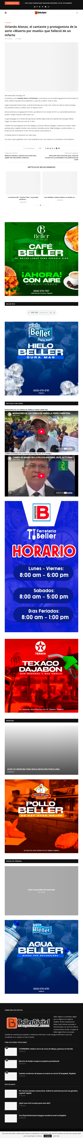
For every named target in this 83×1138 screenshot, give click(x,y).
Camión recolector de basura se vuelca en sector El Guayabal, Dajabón (47, 1073)
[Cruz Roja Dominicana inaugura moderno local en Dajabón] (11, 1118)
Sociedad (8, 22)
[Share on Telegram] (56, 148)
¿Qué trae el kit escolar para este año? (34, 1103)
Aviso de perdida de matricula (41, 889)
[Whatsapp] (48, 7)
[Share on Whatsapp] (54, 148)
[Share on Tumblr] (52, 148)
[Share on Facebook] (45, 148)
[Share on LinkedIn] (50, 148)
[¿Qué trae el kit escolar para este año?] (11, 1106)
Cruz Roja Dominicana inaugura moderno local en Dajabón (42, 1115)
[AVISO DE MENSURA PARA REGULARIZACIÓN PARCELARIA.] (41, 750)
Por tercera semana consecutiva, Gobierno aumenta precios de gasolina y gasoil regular (48, 1092)
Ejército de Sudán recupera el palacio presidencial (39, 1061)
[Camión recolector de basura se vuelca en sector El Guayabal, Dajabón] (11, 1076)
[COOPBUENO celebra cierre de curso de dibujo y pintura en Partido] (11, 1052)
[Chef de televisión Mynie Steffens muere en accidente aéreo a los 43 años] (23, 183)
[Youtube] (45, 7)
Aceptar (47, 1136)
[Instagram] (42, 7)
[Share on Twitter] (48, 148)
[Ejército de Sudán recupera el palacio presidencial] (11, 1064)
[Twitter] (39, 7)
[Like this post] (42, 148)
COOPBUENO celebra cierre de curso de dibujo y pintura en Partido (46, 1049)
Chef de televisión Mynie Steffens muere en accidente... (23, 198)
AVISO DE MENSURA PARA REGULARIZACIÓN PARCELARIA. (33, 769)
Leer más (56, 1136)
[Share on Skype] (59, 148)
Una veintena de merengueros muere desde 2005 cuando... (60, 198)
